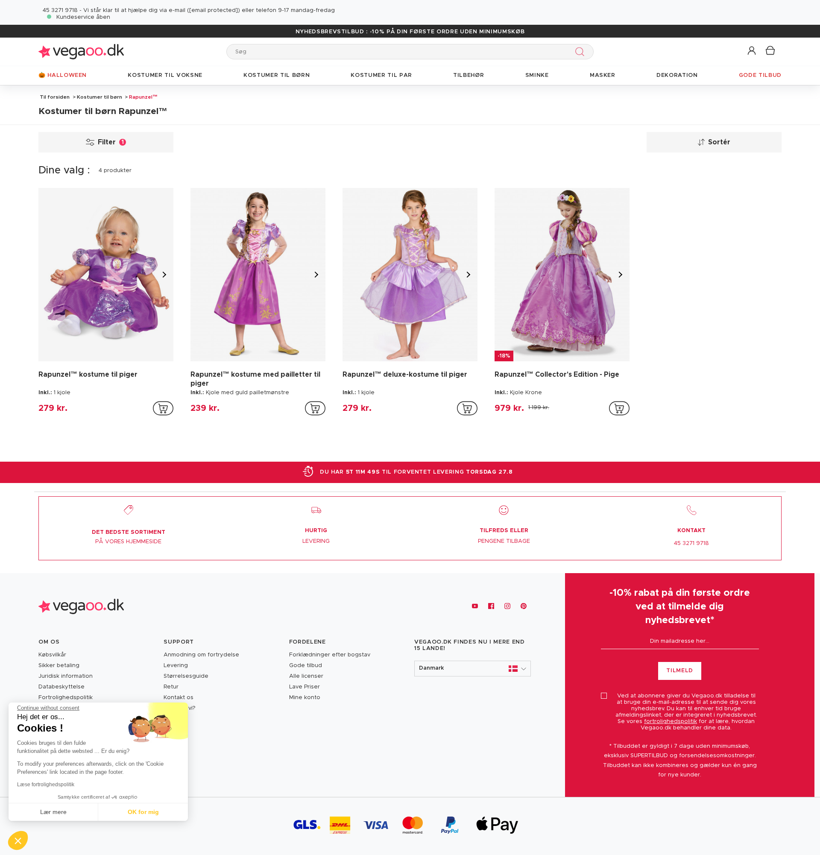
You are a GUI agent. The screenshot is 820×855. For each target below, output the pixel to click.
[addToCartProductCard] (163, 408)
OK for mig (143, 811)
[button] (752, 51)
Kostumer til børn (99, 97)
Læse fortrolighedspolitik (45, 785)
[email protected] (213, 10)
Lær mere (53, 811)
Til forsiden (54, 97)
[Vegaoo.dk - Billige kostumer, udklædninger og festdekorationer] (81, 51)
